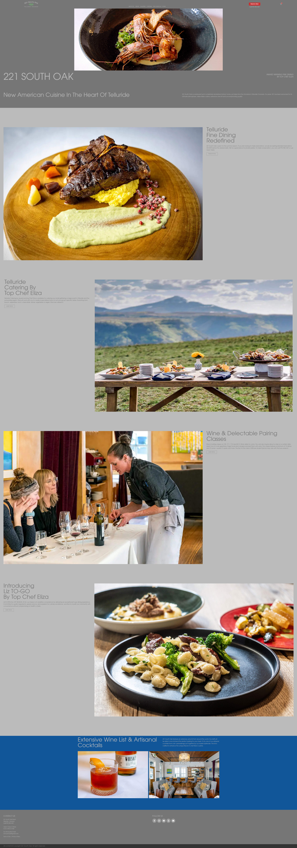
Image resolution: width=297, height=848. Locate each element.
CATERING (149, 6)
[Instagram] (159, 821)
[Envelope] (173, 821)
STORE (164, 6)
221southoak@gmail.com (10, 833)
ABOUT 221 (131, 6)
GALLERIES (143, 6)
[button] (76, 40)
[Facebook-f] (154, 821)
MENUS (137, 6)
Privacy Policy (16, 836)
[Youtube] (164, 821)
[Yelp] (168, 821)
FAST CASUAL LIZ (157, 6)
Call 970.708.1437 (254, 7)
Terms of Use (7, 836)
